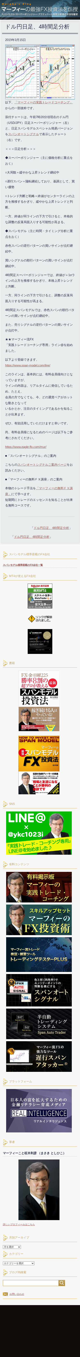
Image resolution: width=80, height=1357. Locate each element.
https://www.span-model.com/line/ (27, 365)
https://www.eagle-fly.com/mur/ (25, 447)
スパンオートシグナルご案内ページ (42, 464)
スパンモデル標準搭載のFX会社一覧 (23, 565)
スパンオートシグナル (23, 134)
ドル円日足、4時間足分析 (51, 528)
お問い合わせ (16, 1294)
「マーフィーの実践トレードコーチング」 (43, 102)
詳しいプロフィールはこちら (19, 1224)
